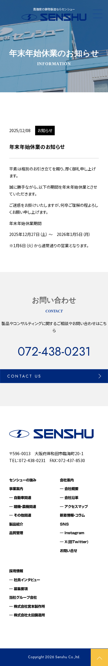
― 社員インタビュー (24, 579)
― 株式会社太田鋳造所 (27, 615)
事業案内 (16, 488)
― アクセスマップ (74, 506)
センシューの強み (22, 480)
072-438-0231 (54, 352)
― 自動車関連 (20, 497)
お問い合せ (68, 550)
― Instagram (72, 532)
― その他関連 (20, 515)
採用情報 (16, 571)
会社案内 (67, 480)
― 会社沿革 (69, 497)
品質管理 (16, 532)
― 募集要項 (18, 588)
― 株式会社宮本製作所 (27, 606)
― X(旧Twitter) (74, 541)
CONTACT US (24, 376)
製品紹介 (16, 524)
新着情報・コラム (72, 515)
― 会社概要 (69, 488)
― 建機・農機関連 (22, 506)
